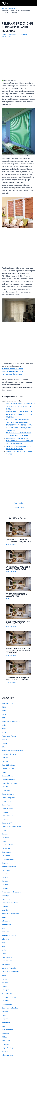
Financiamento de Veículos (11, 892)
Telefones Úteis (7, 1030)
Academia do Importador (11, 722)
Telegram (5, 1033)
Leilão (4, 950)
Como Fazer (6, 805)
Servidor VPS (6, 1022)
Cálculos (5, 761)
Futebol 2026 (6, 899)
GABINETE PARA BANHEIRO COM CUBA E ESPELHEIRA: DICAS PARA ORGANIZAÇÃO (18, 650)
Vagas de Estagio (8, 1048)
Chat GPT (5, 787)
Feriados (5, 888)
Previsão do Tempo (9, 997)
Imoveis (5, 910)
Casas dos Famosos (9, 783)
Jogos (4, 943)
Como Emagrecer (8, 798)
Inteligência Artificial (9, 935)
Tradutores (6, 1041)
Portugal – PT (7, 993)
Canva (4, 772)
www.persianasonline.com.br (12, 369)
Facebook (5, 885)
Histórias (5, 906)
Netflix (4, 979)
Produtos (5, 1001)
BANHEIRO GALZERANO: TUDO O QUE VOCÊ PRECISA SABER (18, 568)
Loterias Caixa (7, 957)
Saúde (4, 1015)
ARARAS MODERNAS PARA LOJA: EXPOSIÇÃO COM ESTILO (18, 622)
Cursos (4, 841)
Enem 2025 (6, 870)
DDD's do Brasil (7, 845)
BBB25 (4, 740)
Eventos (5, 877)
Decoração (13, 544)
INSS (3, 928)
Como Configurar (8, 794)
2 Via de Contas (7, 703)
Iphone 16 (5, 939)
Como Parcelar (7, 809)
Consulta (5, 819)
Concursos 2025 (8, 816)
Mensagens (6, 964)
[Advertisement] (18, 59)
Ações (4, 725)
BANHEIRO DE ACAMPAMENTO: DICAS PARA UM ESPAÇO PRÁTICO (18, 541)
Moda (4, 975)
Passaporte (6, 990)
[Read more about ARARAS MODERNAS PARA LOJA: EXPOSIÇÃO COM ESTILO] (18, 611)
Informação (6, 921)
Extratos (5, 881)
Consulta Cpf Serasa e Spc (11, 827)
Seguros (5, 1019)
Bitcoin (4, 747)
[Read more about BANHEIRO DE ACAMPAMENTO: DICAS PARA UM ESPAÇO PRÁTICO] (18, 530)
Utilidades (5, 1044)
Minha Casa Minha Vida (10, 972)
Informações (6, 925)
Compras (5, 812)
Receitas (5, 1012)
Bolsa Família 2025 (9, 754)
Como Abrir (6, 790)
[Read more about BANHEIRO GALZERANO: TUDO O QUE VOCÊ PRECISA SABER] (18, 557)
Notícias (5, 983)
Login (4, 954)
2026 (4, 718)
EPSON (4, 874)
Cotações (5, 838)
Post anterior (18, 503)
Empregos (5, 863)
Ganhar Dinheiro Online (10, 903)
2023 (4, 707)
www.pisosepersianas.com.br (12, 371)
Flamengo (5, 896)
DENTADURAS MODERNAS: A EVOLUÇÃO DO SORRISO (16, 595)
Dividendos (6, 856)
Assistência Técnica (9, 736)
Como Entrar (6, 801)
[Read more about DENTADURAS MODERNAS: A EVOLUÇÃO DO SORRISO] (18, 584)
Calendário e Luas (8, 765)
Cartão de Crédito (8, 780)
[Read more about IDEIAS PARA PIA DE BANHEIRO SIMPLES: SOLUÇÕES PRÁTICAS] (18, 667)
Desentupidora (7, 852)
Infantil (4, 917)
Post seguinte (19, 507)
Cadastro (5, 758)
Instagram (5, 932)
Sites (4, 1026)
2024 (4, 711)
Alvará (4, 729)
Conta (4, 830)
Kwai (3, 946)
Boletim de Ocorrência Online (12, 751)
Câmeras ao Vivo (8, 769)
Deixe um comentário (9, 34)
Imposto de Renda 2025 (10, 914)
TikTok (4, 1037)
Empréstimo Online (9, 867)
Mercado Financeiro (9, 968)
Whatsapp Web (7, 1055)
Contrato (5, 834)
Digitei (5, 3)
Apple (4, 732)
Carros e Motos (7, 776)
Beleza (4, 743)
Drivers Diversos (8, 859)
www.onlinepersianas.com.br (12, 374)
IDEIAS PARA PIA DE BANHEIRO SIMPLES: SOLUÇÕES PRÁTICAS (17, 678)
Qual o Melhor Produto (10, 1008)
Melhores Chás (7, 961)
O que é (4, 986)
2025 (7, 544)
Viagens (5, 1051)
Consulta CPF (7, 823)
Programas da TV (8, 1004)
